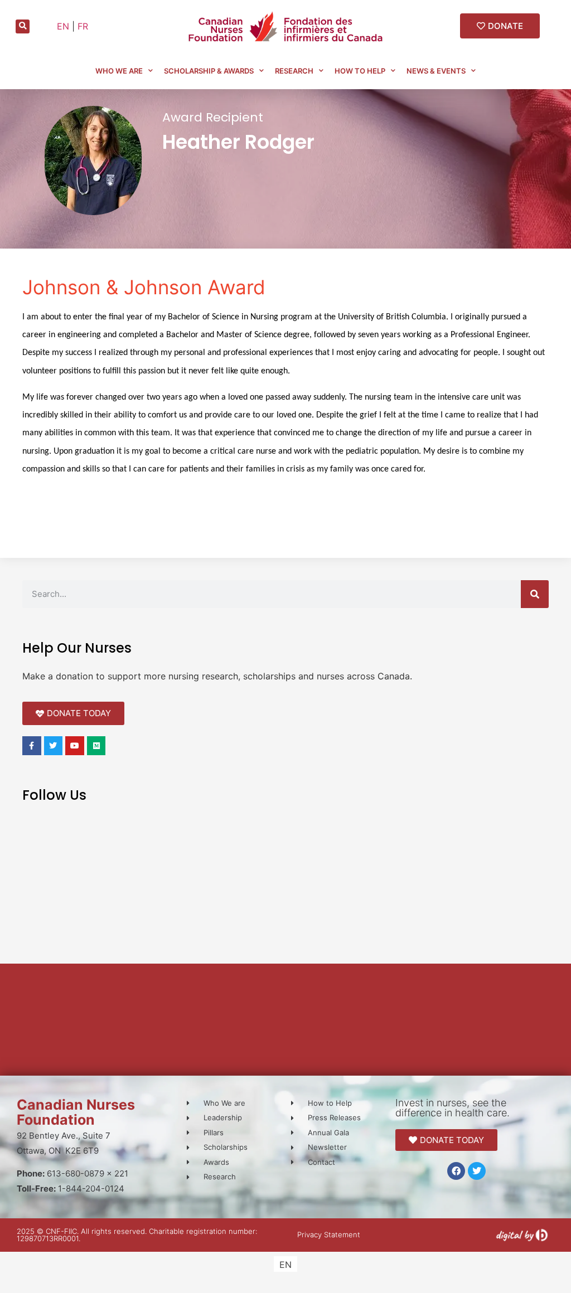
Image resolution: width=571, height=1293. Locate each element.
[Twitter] (477, 1171)
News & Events (436, 70)
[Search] (535, 594)
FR (83, 26)
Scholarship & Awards (209, 70)
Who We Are (119, 70)
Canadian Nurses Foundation (76, 1112)
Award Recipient (212, 117)
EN (63, 26)
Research (294, 70)
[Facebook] (456, 1171)
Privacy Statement (328, 1234)
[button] (23, 26)
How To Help (360, 70)
